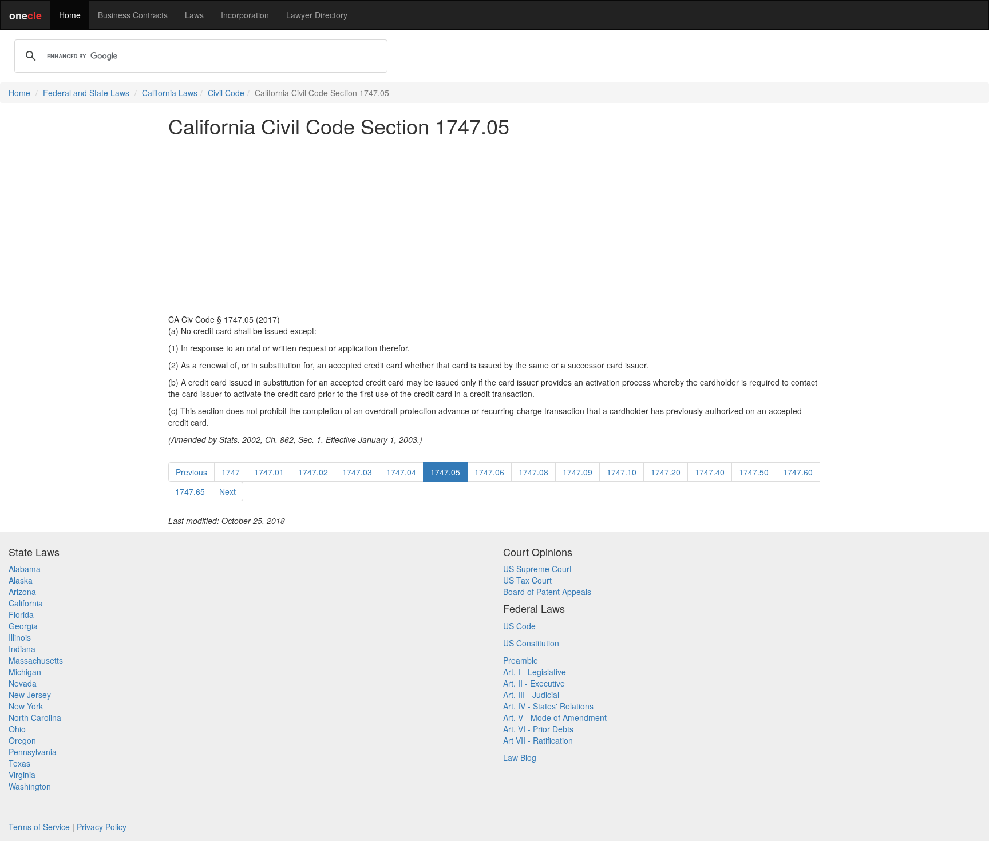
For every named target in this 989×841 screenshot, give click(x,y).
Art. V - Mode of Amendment (555, 717)
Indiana (22, 648)
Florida (21, 614)
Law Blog (519, 757)
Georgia (23, 626)
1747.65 (190, 491)
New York (26, 706)
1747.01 (269, 472)
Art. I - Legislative (534, 671)
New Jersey (30, 694)
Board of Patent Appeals (547, 591)
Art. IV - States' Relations (548, 706)
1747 (230, 472)
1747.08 (533, 472)
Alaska (21, 580)
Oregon (22, 740)
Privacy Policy (101, 826)
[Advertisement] (494, 225)
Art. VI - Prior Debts (538, 729)
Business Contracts (133, 15)
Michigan (25, 671)
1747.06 (489, 472)
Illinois (20, 637)
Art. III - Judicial (531, 694)
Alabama (25, 568)
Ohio (17, 729)
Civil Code (226, 92)
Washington (30, 786)
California (26, 603)
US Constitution (531, 643)
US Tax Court (527, 580)
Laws (194, 15)
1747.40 (710, 472)
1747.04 (401, 472)
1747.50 (754, 472)
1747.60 (798, 472)
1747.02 (313, 472)
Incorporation (245, 15)
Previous (191, 472)
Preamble (520, 660)
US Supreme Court (537, 568)
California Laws (169, 92)
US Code (519, 626)
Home (70, 15)
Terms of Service (39, 826)
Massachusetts (36, 660)
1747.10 (621, 472)
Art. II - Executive (534, 683)
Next (227, 491)
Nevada (23, 683)
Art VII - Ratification (538, 740)
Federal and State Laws (86, 92)
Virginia (22, 774)
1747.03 (357, 472)
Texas (19, 763)
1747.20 (666, 472)
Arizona (22, 591)
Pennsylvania (33, 751)
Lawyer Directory (316, 15)
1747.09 (577, 472)
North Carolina (35, 717)
